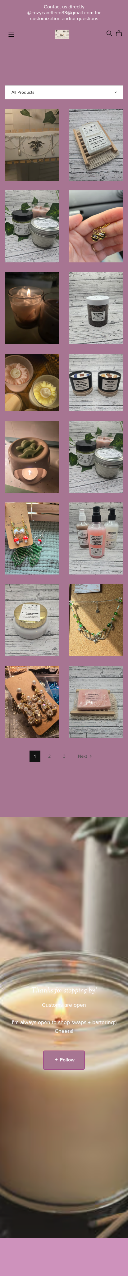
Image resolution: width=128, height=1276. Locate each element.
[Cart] (121, 33)
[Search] (109, 33)
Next (83, 756)
